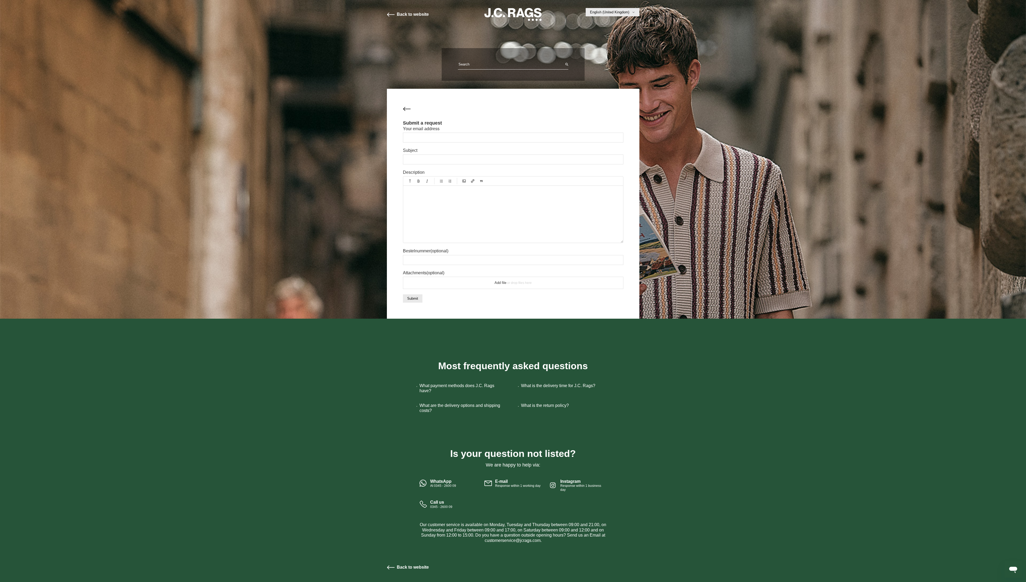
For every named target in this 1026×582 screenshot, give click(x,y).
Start (513, 14)
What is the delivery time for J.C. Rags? (558, 385)
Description (414, 172)
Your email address (421, 128)
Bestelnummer (425, 251)
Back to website (413, 14)
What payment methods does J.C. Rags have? (456, 388)
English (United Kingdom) (609, 12)
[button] (410, 181)
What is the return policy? (545, 405)
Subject (410, 150)
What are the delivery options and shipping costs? (459, 408)
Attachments (423, 273)
